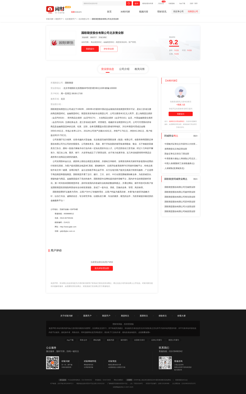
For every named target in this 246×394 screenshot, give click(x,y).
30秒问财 (125, 11)
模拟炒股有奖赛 (147, 3)
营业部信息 (107, 69)
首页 (109, 11)
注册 (191, 3)
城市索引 (124, 340)
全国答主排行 (139, 340)
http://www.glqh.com (68, 227)
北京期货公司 (83, 19)
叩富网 (129, 380)
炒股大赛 (181, 316)
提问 (136, 3)
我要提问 (180, 114)
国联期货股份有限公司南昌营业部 (180, 211)
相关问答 (140, 69)
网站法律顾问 (119, 380)
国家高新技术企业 (181, 380)
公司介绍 (124, 69)
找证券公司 (179, 11)
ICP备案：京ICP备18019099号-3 (63, 383)
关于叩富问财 (66, 316)
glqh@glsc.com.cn (67, 231)
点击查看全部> (144, 332)
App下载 (182, 3)
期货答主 (125, 316)
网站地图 (97, 340)
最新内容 (111, 340)
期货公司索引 (173, 340)
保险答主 (163, 316)
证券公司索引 (157, 340)
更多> (195, 136)
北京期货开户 (70, 19)
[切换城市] (78, 12)
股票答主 (144, 316)
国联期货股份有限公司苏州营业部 (180, 202)
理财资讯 (161, 11)
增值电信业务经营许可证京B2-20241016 (91, 383)
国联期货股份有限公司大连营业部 (180, 206)
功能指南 (171, 3)
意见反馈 (63, 380)
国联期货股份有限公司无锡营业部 (180, 187)
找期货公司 (193, 11)
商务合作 (83, 340)
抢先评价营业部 (102, 268)
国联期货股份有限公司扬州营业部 (180, 192)
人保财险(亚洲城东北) (174, 168)
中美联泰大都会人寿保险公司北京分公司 (181, 158)
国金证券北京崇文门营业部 (177, 154)
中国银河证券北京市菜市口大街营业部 (181, 144)
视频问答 (143, 11)
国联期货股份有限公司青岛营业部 (180, 197)
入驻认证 (161, 3)
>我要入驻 (180, 105)
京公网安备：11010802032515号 (184, 383)
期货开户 (59, 19)
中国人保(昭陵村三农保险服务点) (179, 163)
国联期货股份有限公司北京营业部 (105, 19)
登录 (196, 3)
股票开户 (87, 316)
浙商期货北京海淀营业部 (176, 149)
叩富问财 (49, 19)
